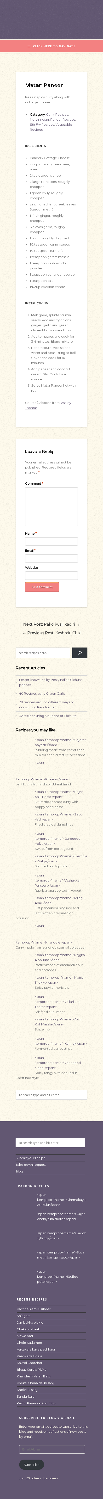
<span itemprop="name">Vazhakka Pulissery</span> (57, 880)
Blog (19, 1171)
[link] (34, 1309)
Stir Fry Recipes (42, 124)
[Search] (79, 653)
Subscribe (32, 1465)
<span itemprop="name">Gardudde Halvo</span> (57, 838)
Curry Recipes (57, 114)
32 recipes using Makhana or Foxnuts (47, 716)
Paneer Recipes (62, 119)
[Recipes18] (51, 29)
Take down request (31, 1164)
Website (31, 567)
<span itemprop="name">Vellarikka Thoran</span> (57, 1002)
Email (30, 550)
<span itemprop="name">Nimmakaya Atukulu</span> (61, 1200)
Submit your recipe (31, 1158)
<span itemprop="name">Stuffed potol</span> (57, 1276)
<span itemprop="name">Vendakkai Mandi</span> (58, 1063)
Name (31, 533)
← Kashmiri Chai (51, 633)
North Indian (39, 119)
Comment (34, 483)
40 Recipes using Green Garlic (42, 693)
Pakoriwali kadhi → (51, 624)
